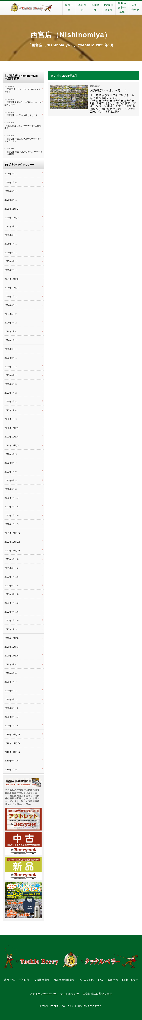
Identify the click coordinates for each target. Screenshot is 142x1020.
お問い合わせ (135, 7)
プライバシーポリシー (43, 993)
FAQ (101, 979)
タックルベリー (31, 8)
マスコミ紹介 (87, 979)
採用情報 (96, 7)
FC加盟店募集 (108, 7)
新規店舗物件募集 (122, 7)
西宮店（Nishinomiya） (71, 35)
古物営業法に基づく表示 (97, 993)
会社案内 (82, 7)
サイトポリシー (69, 993)
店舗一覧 (69, 7)
